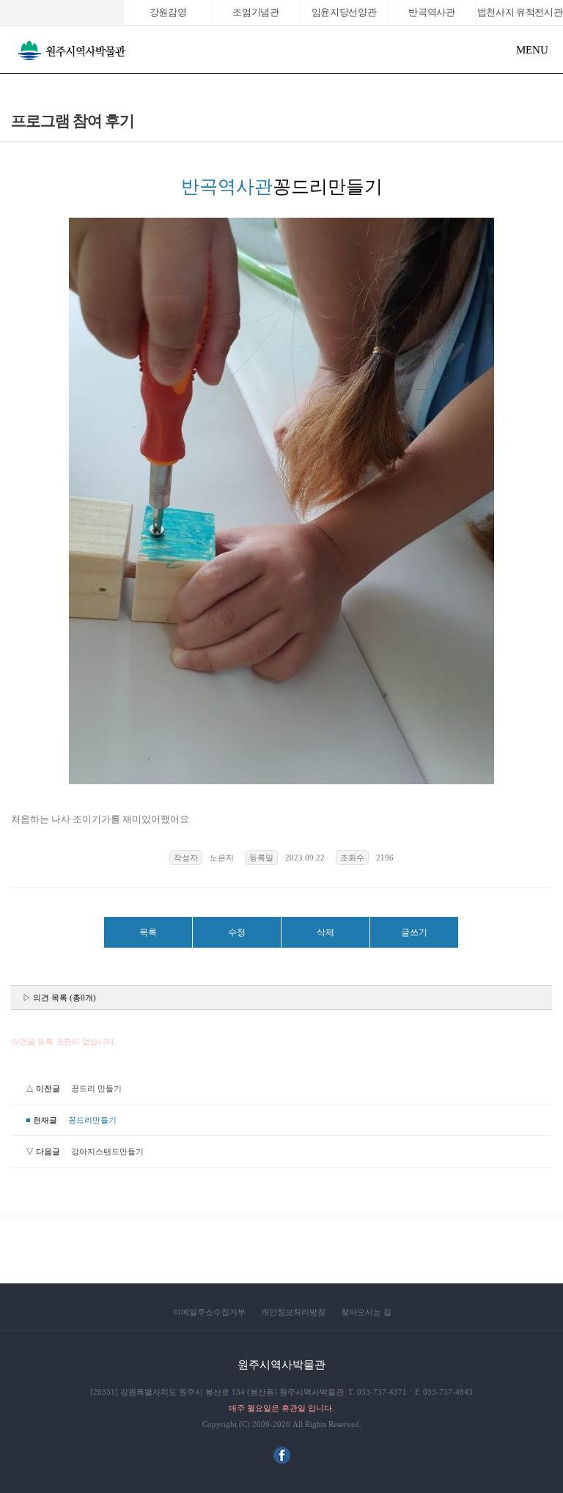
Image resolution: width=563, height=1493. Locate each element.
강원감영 (168, 12)
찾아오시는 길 (366, 1312)
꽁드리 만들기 (96, 1088)
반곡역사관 (431, 12)
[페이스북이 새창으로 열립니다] (281, 1460)
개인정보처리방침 (293, 1312)
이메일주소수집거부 (209, 1312)
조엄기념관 (255, 12)
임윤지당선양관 (344, 12)
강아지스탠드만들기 (107, 1151)
